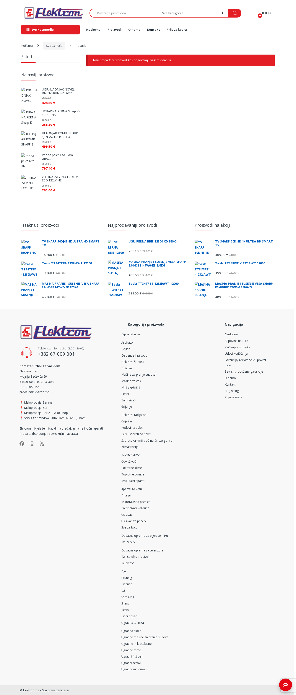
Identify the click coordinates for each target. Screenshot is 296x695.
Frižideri (126, 368)
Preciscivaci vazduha (135, 508)
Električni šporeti (132, 362)
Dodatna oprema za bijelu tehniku (144, 535)
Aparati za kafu (131, 489)
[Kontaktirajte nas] (285, 685)
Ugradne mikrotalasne (136, 644)
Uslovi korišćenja (236, 353)
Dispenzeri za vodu (134, 355)
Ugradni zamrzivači (134, 669)
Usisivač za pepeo (133, 521)
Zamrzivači (128, 400)
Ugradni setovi (131, 663)
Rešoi (125, 394)
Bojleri (125, 349)
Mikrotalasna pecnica (135, 502)
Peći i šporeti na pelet (136, 434)
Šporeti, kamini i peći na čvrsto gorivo (147, 440)
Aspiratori (128, 342)
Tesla (125, 610)
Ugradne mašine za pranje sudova (144, 637)
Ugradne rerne (131, 650)
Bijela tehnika (130, 334)
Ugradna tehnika (132, 623)
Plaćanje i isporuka (237, 347)
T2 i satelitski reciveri (135, 556)
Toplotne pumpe (132, 474)
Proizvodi (114, 29)
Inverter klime (130, 455)
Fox (124, 571)
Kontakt (153, 29)
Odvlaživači (129, 461)
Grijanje (126, 406)
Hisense (126, 584)
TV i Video (128, 542)
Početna (27, 46)
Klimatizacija (129, 447)
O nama (134, 29)
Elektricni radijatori (133, 415)
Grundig (126, 578)
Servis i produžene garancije (244, 371)
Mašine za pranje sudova (138, 374)
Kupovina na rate (236, 341)
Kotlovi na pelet (132, 427)
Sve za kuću (54, 46)
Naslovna (93, 29)
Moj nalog (232, 391)
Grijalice (126, 421)
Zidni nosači (129, 616)
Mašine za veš (131, 381)
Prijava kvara (177, 29)
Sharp (125, 603)
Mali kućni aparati (133, 481)
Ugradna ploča (131, 631)
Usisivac (126, 514)
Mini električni (130, 387)
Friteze (126, 495)
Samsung (127, 597)
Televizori (128, 563)
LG (123, 590)
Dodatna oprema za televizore (142, 550)
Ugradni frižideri (132, 656)
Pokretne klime (131, 468)
